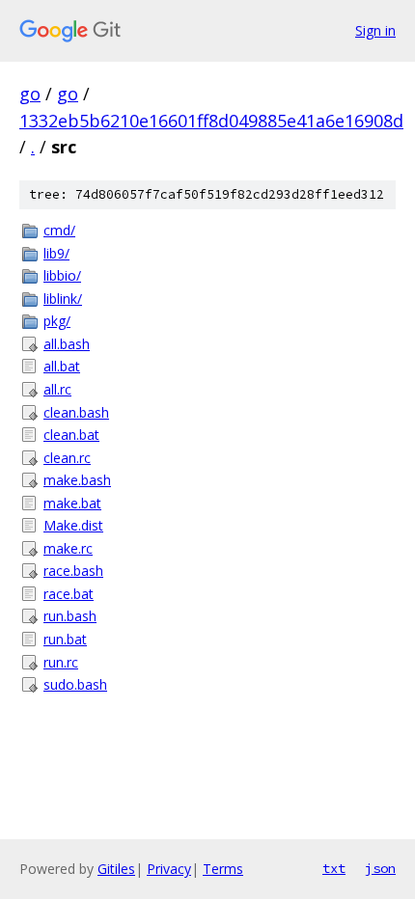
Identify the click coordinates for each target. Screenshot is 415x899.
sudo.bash (75, 684)
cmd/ (59, 230)
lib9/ (56, 253)
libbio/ (62, 275)
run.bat (65, 639)
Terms (223, 868)
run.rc (60, 662)
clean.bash (76, 412)
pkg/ (56, 321)
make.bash (77, 480)
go (30, 93)
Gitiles (116, 868)
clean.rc (67, 458)
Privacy (169, 868)
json (380, 868)
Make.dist (73, 525)
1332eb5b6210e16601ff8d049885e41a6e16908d (211, 120)
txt (334, 868)
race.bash (73, 570)
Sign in (375, 30)
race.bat (68, 594)
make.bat (72, 503)
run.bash (70, 616)
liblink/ (62, 298)
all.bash (66, 344)
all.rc (57, 389)
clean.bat (71, 434)
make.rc (68, 548)
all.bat (61, 366)
